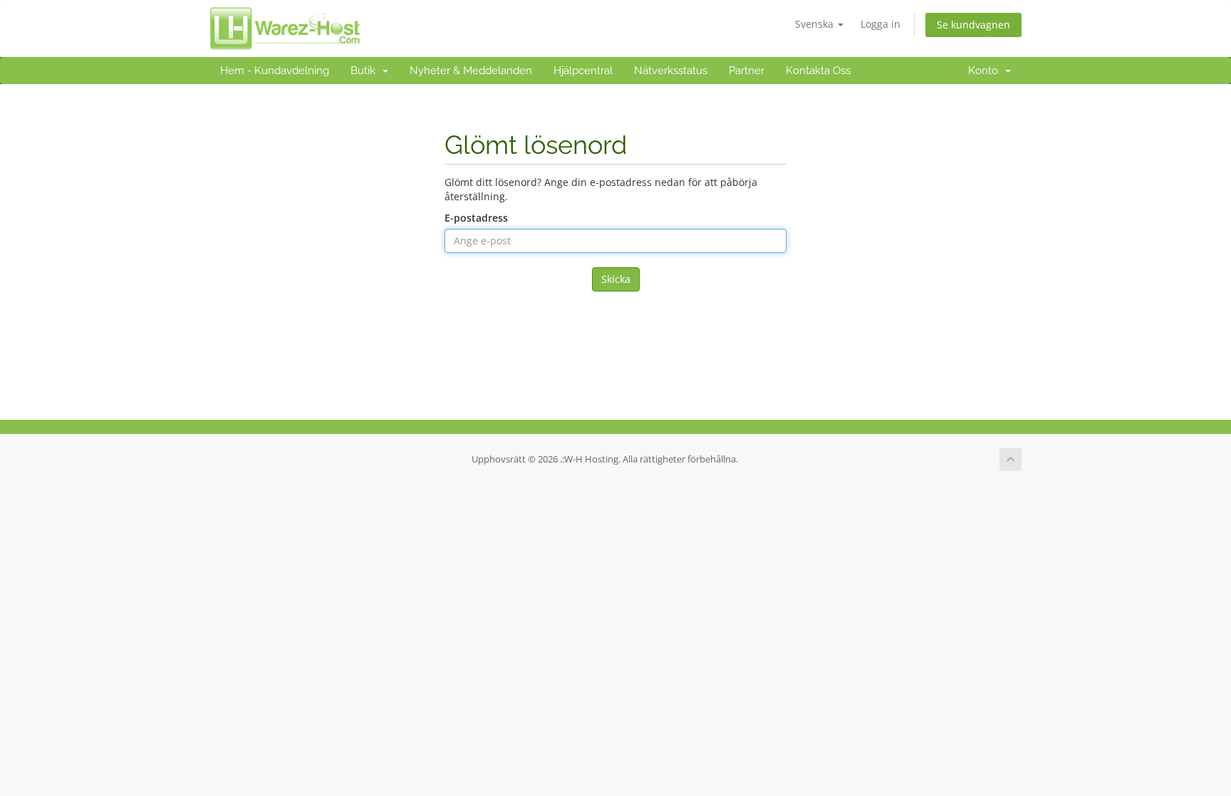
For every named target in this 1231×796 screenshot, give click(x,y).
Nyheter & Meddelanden (471, 70)
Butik (365, 70)
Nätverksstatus (670, 70)
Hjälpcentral (583, 70)
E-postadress (476, 217)
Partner (746, 70)
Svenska (815, 24)
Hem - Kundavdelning (274, 70)
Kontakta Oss (818, 70)
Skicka (615, 279)
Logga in (880, 24)
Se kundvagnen (973, 24)
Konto (986, 70)
